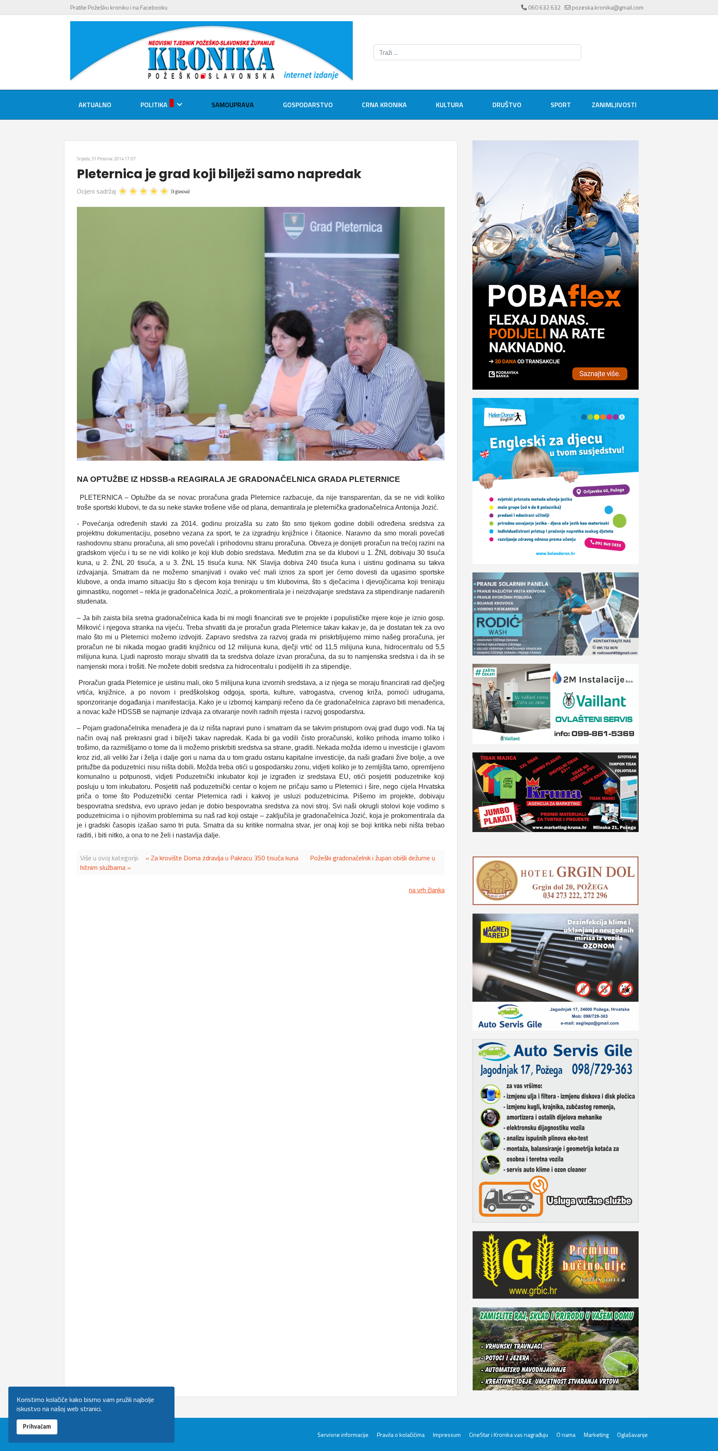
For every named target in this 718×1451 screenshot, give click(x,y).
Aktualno (95, 105)
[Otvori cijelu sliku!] (261, 334)
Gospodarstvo (308, 105)
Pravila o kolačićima (401, 1435)
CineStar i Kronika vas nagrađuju (508, 1435)
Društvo (506, 105)
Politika (153, 105)
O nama (565, 1435)
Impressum (447, 1435)
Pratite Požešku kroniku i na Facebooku (118, 7)
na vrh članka (427, 890)
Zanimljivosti (614, 105)
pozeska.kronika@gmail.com (608, 7)
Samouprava (232, 105)
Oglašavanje (632, 1435)
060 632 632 (544, 7)
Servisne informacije (343, 1435)
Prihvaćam (37, 1426)
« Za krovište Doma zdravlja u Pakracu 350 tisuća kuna (221, 858)
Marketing (596, 1435)
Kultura (449, 105)
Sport (561, 105)
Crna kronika (384, 105)
